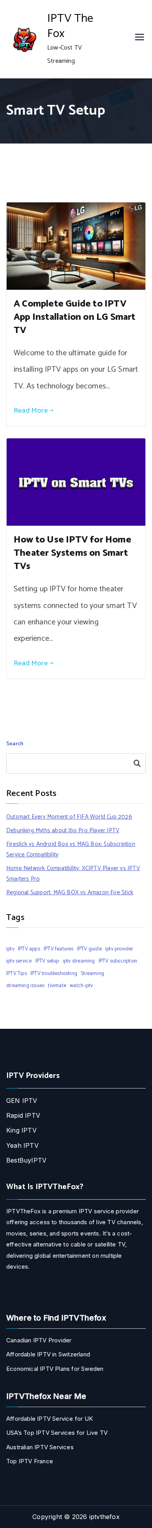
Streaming (92, 973)
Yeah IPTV (22, 1145)
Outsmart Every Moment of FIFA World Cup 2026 (69, 817)
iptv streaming (79, 961)
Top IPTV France (29, 1461)
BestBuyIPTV (26, 1160)
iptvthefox (104, 1517)
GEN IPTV (21, 1100)
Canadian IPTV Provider (38, 1340)
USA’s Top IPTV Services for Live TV (57, 1432)
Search (14, 743)
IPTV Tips (16, 973)
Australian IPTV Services (40, 1447)
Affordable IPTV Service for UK (49, 1418)
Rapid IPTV (23, 1115)
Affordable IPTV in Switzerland (48, 1354)
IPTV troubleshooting (53, 973)
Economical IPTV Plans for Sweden (54, 1368)
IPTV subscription (118, 961)
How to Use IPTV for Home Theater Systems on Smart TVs (72, 553)
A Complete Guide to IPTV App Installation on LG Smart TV (75, 317)
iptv (10, 949)
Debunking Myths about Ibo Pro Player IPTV (62, 830)
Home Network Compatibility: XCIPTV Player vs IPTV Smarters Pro (73, 873)
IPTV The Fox (70, 26)
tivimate (57, 985)
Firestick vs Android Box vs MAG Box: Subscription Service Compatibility (70, 849)
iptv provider (119, 949)
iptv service (19, 961)
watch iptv (81, 985)
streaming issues (25, 985)
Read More (31, 410)
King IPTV (21, 1130)
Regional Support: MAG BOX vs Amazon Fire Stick (69, 892)
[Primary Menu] (139, 39)
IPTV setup (47, 961)
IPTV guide (89, 949)
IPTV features (59, 949)
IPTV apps (29, 949)
